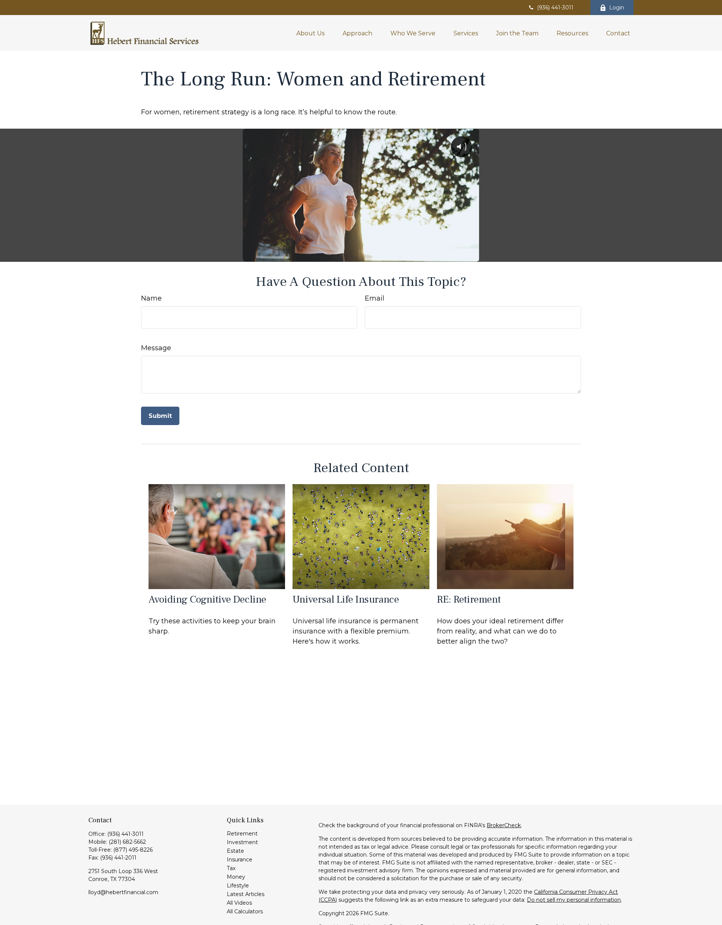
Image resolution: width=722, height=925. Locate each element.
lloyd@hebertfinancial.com (123, 892)
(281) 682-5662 (127, 841)
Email (374, 298)
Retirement (242, 833)
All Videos (239, 902)
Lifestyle (238, 885)
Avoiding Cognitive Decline (207, 599)
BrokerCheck (504, 825)
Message (156, 348)
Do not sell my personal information (574, 899)
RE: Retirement (469, 599)
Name (151, 298)
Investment (242, 842)
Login (616, 7)
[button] (310, 33)
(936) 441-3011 (555, 7)
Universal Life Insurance (346, 599)
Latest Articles (245, 894)
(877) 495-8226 (133, 849)
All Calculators (245, 911)
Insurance (239, 859)
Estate (235, 851)
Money (236, 876)
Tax (231, 868)
